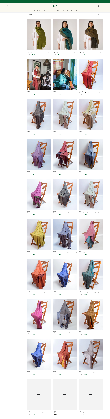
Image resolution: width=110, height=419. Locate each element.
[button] (95, 6)
